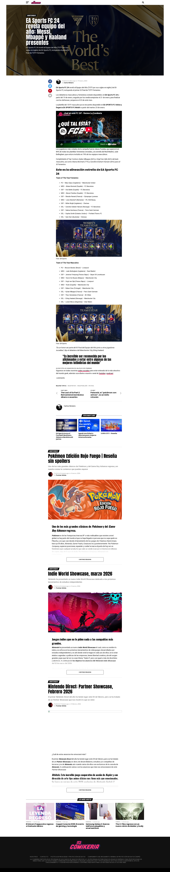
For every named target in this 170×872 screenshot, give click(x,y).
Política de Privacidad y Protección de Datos (68, 857)
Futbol (91, 385)
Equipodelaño (82, 385)
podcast (110, 373)
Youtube (102, 373)
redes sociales (84, 371)
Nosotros (34, 857)
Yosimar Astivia (61, 475)
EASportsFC (72, 385)
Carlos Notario (69, 83)
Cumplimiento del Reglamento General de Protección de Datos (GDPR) (114, 857)
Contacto (44, 857)
